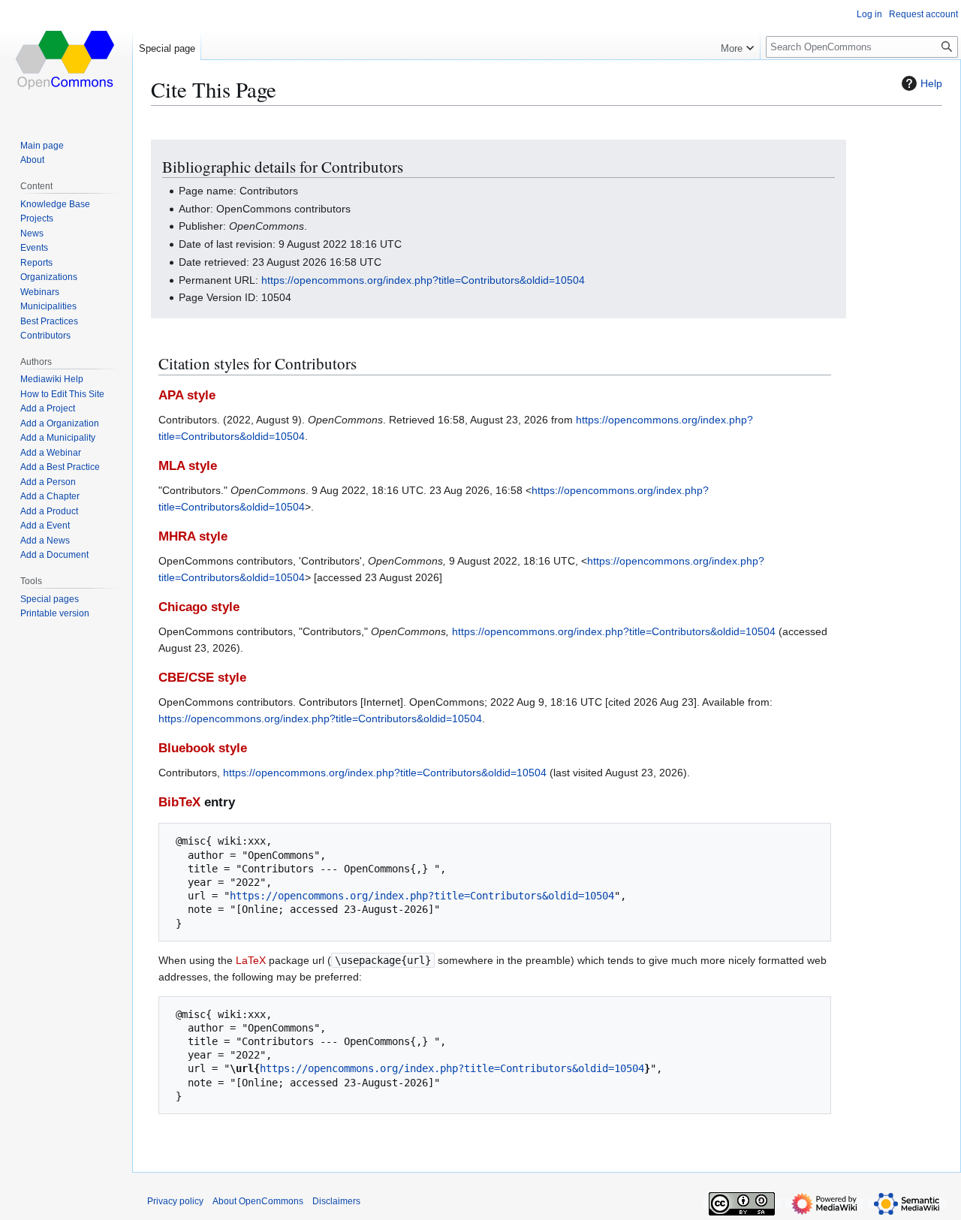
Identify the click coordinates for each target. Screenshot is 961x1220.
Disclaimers (336, 1201)
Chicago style (198, 607)
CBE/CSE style (202, 677)
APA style (186, 395)
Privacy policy (175, 1201)
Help (931, 83)
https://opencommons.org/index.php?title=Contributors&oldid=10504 (423, 280)
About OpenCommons (257, 1201)
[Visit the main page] (66, 60)
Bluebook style (202, 748)
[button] (737, 45)
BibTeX (179, 802)
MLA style (187, 466)
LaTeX (251, 960)
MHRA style (192, 536)
